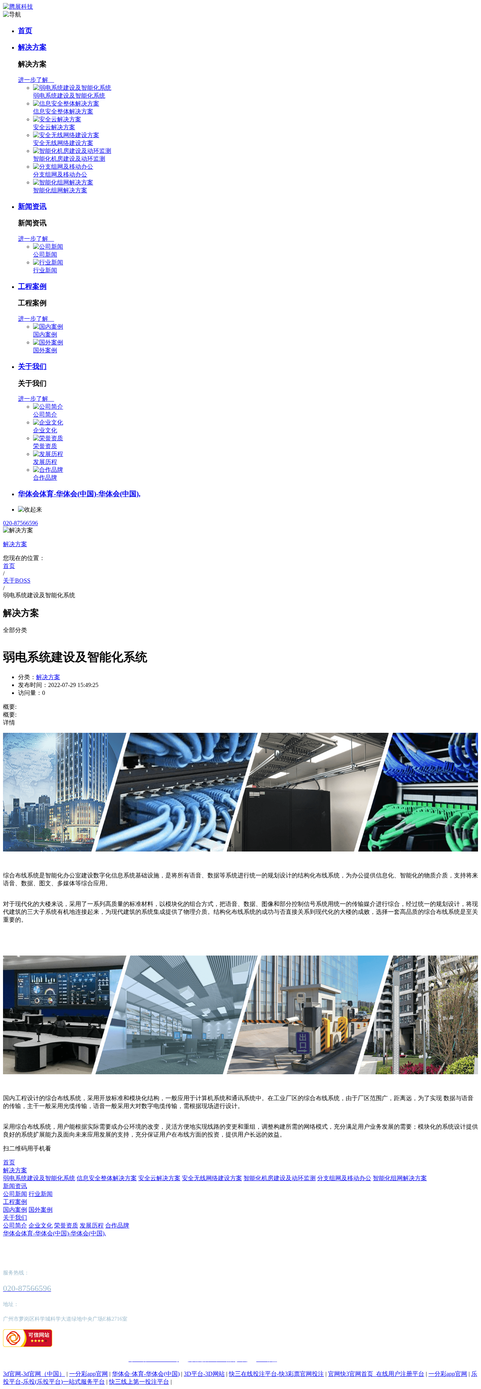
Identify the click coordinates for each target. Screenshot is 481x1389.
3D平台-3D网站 (204, 1374)
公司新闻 (45, 254)
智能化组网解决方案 (60, 190)
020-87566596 (20, 523)
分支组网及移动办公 (60, 174)
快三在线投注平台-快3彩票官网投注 (276, 1374)
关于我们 (32, 366)
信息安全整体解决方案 (63, 111)
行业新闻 (45, 270)
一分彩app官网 (88, 1374)
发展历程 (45, 462)
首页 (25, 31)
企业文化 (45, 430)
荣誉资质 (45, 446)
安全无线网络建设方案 (63, 143)
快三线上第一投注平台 (139, 1381)
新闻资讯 (32, 206)
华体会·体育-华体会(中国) (146, 1374)
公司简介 (45, 414)
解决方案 (32, 47)
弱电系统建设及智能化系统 (69, 95)
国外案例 (45, 350)
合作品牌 (45, 477)
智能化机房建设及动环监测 (69, 159)
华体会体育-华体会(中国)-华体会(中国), (79, 494)
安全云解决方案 (54, 127)
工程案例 (32, 286)
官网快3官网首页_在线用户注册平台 (376, 1374)
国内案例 (45, 334)
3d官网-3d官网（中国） (34, 1374)
